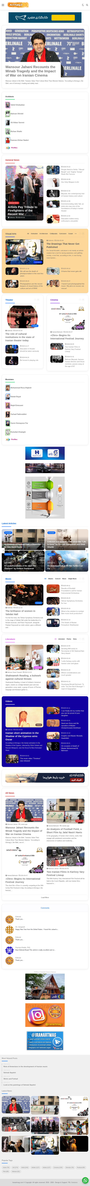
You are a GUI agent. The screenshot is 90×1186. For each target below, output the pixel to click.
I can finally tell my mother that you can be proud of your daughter (72, 713)
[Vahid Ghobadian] (7, 105)
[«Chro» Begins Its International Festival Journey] (74, 1106)
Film (6, 1171)
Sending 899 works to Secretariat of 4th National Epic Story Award (72, 651)
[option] (45, 550)
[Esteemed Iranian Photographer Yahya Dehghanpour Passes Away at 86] (16, 1144)
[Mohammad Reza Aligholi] (7, 388)
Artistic (35, 1167)
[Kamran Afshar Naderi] (7, 140)
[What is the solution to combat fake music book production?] (53, 611)
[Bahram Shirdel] (7, 114)
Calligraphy (53, 233)
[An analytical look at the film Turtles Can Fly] (66, 561)
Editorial (12, 217)
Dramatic (8, 533)
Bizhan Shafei (16, 131)
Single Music (72, 579)
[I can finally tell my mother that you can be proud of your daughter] (53, 710)
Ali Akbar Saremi (17, 122)
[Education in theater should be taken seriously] (11, 349)
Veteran (16, 1171)
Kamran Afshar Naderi (20, 140)
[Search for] (87, 6)
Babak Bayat (16, 397)
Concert (57, 579)
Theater (9, 300)
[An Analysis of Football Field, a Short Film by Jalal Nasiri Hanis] (23, 539)
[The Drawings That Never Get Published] (45, 1145)
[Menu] (3, 6)
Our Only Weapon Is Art (70, 182)
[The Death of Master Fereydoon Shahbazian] (53, 623)
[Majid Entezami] (7, 405)
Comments (45, 908)
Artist (24, 1167)
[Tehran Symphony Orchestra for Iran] (53, 601)
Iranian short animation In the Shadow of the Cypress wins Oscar (22, 736)
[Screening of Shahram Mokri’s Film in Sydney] (74, 1144)
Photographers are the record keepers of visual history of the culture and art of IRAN (31, 286)
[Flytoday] (45, 778)
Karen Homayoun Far (19, 423)
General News (12, 160)
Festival (81, 1167)
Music (8, 579)
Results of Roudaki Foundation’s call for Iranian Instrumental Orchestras (71, 590)
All (28, 233)
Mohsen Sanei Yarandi (14, 672)
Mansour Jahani (12, 824)
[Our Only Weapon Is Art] (53, 182)
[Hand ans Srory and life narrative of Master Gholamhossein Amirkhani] (53, 723)
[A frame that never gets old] (53, 271)
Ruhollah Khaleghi (18, 432)
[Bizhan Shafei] (7, 131)
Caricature (62, 233)
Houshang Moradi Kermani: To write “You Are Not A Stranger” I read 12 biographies (72, 686)
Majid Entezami (17, 405)
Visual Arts (10, 234)
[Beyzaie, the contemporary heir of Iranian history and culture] (53, 193)
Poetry (69, 639)
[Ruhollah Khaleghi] (7, 432)
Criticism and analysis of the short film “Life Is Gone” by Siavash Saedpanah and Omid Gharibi (66, 544)
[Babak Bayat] (7, 397)
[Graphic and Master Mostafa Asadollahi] (53, 735)
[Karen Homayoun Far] (7, 423)
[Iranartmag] (18, 5)
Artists (46, 1167)
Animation (34, 233)
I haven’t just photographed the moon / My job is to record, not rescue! (72, 286)
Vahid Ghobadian (18, 105)
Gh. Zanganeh (20, 927)
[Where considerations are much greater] (53, 673)
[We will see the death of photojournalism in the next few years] (12, 271)
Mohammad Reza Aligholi (21, 388)
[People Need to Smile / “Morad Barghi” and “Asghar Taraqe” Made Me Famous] (53, 170)
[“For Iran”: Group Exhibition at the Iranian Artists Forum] (74, 1126)
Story (75, 639)
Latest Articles (9, 523)
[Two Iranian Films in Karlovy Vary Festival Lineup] (56, 346)
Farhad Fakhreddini (18, 414)
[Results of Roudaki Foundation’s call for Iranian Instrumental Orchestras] (53, 588)
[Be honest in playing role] (11, 360)
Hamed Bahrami (57, 332)
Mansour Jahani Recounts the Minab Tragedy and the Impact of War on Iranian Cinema (31, 71)
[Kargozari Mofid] (45, 17)
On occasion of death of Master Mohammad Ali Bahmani (70, 748)
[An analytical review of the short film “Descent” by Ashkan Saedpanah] (23, 561)
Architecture (43, 233)
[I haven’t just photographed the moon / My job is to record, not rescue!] (53, 283)
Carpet (70, 233)
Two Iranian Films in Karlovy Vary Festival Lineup (73, 349)
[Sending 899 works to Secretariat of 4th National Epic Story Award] (53, 649)
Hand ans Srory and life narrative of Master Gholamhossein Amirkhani (71, 725)
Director (70, 1167)
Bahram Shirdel (17, 114)
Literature (10, 639)
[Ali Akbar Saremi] (7, 122)
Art (15, 1167)
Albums (50, 579)
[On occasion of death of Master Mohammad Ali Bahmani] (53, 746)
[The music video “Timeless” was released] (12, 759)
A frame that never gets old (71, 271)
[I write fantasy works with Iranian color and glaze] (53, 661)
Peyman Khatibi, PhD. (22, 947)
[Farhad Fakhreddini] (7, 414)
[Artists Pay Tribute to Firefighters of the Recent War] (24, 193)
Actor (6, 1167)
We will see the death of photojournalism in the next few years (31, 273)
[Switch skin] (83, 6)
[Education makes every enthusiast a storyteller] (53, 219)
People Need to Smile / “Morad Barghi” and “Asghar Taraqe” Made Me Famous (72, 172)
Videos (8, 701)
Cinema (54, 300)
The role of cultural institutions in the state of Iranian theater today (19, 337)
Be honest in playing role (29, 360)
